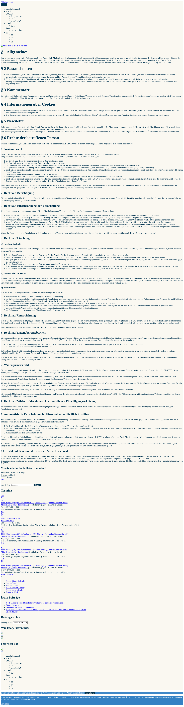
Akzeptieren (90, 693)
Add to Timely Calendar (15, 581)
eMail (3, 479)
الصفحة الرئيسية (13, 9)
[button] (3, 577)
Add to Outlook (12, 585)
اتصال (8, 23)
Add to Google (12, 583)
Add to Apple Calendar (15, 588)
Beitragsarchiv (6, 622)
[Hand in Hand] (2, 633)
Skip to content (7, 2)
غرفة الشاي (16, 21)
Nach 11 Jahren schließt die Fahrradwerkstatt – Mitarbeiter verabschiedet (34, 603)
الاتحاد (8, 11)
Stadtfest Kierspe (7, 520)
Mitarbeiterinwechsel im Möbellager (20, 607)
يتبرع (13, 25)
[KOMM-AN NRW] (2, 652)
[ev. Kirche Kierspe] (2, 636)
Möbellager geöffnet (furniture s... (14, 505)
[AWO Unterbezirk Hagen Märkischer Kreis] (2, 638)
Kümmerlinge (16, 16)
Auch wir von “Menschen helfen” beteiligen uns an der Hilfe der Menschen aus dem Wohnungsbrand (46, 609)
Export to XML (12, 592)
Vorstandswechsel (13, 605)
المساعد (9, 14)
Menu (4, 4)
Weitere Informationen (75, 693)
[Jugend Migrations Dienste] (2, 649)
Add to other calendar (14, 590)
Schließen (5, 704)
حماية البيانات (16, 30)
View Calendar (7, 574)
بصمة (8, 28)
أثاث (13, 18)
